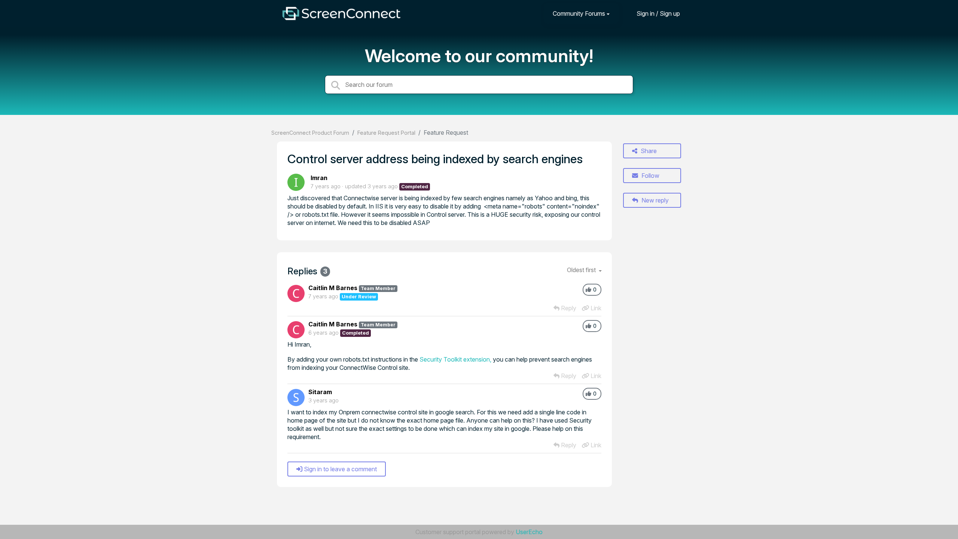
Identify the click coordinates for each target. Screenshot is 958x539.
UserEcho (529, 532)
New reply (654, 200)
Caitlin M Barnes (332, 288)
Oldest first (582, 270)
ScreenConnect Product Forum (310, 133)
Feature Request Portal (386, 133)
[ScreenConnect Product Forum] (341, 13)
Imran (319, 178)
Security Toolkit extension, (455, 359)
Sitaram (320, 392)
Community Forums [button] (579, 13)
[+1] (588, 290)
